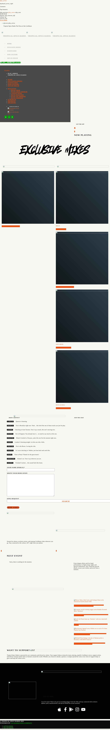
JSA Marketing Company (21, 723)
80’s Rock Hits (63, 408)
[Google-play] (71, 709)
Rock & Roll (60, 405)
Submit (13, 507)
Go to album (3, 20)
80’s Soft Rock (63, 348)
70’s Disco (61, 229)
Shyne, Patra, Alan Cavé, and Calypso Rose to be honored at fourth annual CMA (89, 606)
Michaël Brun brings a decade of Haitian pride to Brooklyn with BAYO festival (89, 644)
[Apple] (59, 709)
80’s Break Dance (11, 226)
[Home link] (39, 36)
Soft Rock (59, 344)
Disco (58, 225)
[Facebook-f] (65, 709)
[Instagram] (77, 709)
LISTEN (10, 62)
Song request (13, 498)
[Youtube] (83, 709)
